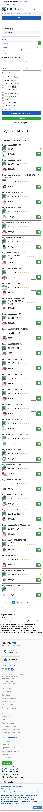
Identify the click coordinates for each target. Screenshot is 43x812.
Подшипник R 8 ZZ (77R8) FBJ (13, 253)
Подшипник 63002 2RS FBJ (12, 404)
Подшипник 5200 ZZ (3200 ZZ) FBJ (15, 435)
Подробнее (24, 1)
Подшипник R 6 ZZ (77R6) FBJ (13, 298)
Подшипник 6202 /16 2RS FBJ (13, 160)
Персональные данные (11, 751)
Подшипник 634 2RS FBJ (11, 145)
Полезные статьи (8, 754)
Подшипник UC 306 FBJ (11, 283)
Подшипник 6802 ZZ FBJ (11, 208)
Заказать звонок (8, 766)
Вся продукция (9, 29)
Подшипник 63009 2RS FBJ (12, 344)
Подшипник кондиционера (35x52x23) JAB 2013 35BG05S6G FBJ (20, 176)
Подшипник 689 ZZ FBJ (11, 586)
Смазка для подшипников (12, 733)
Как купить (6, 741)
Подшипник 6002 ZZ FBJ (11, 314)
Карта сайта (6, 757)
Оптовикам (6, 695)
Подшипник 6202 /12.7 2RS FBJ (14, 510)
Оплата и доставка (9, 744)
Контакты (6, 763)
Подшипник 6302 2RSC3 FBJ (13, 193)
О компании (6, 688)
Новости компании (9, 698)
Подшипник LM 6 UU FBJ (11, 480)
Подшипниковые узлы (10, 729)
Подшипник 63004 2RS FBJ (12, 374)
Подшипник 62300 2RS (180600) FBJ (16, 525)
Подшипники (6, 716)
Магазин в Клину (8, 705)
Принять (37, 807)
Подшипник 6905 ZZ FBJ (11, 450)
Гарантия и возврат (9, 748)
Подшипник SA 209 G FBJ (11, 556)
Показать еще (6, 109)
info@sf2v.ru (10, 4)
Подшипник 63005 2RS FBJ (12, 359)
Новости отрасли (8, 701)
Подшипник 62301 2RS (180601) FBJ (16, 223)
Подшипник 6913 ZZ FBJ (11, 465)
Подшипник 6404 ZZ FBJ (11, 268)
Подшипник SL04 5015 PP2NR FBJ (15, 329)
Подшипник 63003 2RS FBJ (12, 389)
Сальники (5, 720)
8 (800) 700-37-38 (10, 769)
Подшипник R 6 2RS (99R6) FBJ (14, 540)
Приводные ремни (9, 723)
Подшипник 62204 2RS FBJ (12, 495)
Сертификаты (7, 692)
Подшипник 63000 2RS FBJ (12, 419)
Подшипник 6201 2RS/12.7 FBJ (13, 238)
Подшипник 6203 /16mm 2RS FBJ (14, 571)
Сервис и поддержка (10, 737)
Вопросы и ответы (9, 708)
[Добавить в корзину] (39, 154)
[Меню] (40, 9)
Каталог (5, 713)
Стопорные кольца (9, 726)
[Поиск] (35, 9)
